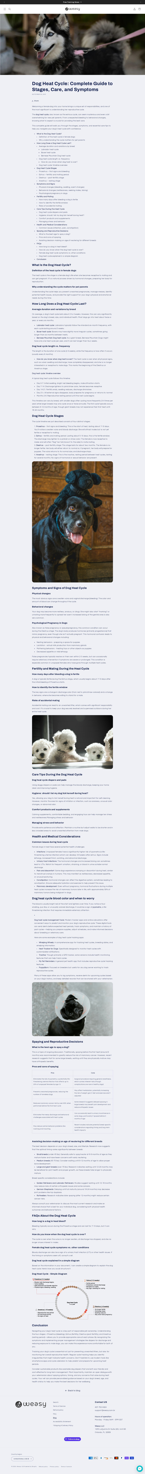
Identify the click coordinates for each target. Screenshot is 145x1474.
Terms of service (66, 1466)
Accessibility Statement (62, 1421)
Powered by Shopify (30, 1466)
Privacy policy (54, 1466)
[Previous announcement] (4, 2)
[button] (4, 9)
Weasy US (20, 1466)
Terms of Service (59, 1406)
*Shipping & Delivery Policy (63, 1425)
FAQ (54, 1414)
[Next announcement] (140, 2)
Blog (55, 1417)
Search (55, 1402)
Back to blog (74, 1391)
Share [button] (36, 101)
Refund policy (58, 1410)
